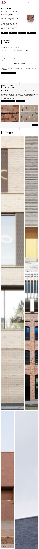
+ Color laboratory (20, 100)
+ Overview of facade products (8, 73)
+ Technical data (32, 32)
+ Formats (4, 32)
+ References (22, 32)
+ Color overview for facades (8, 100)
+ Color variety (13, 32)
